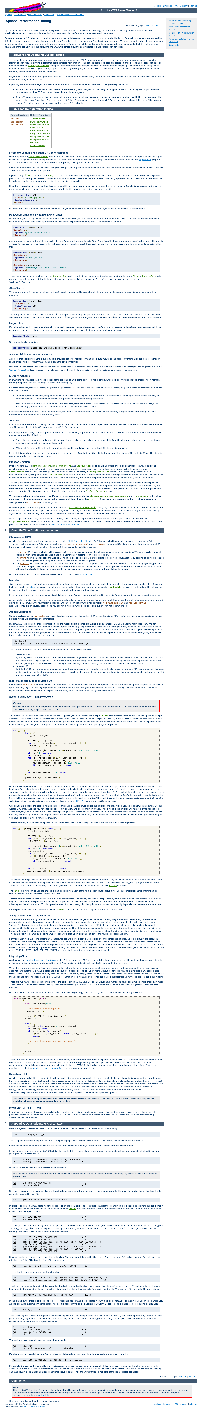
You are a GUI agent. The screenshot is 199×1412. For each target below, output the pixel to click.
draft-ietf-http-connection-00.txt (40, 960)
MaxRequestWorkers (38, 65)
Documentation (35, 14)
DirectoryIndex (39, 122)
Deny (50, 175)
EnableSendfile (39, 131)
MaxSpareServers (39, 137)
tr (162, 25)
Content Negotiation (19, 370)
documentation (85, 574)
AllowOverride (38, 119)
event (23, 558)
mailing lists (43, 1395)
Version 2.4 (49, 14)
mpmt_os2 (83, 544)
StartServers (37, 145)
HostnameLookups (39, 125)
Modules (157, 6)
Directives (167, 6)
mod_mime (108, 603)
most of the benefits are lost (65, 524)
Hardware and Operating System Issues (180, 22)
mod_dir (15, 119)
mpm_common (17, 122)
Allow (27, 175)
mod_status (17, 125)
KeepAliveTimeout (40, 133)
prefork (24, 563)
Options (34, 142)
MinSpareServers (39, 140)
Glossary (184, 6)
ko (157, 25)
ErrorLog (93, 499)
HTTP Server (20, 14)
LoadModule (115, 587)
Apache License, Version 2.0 (35, 1406)
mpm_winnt (99, 544)
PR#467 (79, 801)
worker (24, 552)
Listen (104, 716)
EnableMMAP (36, 128)
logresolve (145, 159)
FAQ (176, 6)
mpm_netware (70, 544)
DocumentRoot (60, 276)
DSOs (32, 587)
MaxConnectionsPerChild (82, 507)
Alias (136, 276)
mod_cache (39, 616)
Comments (174, 45)
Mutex (17, 891)
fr (152, 25)
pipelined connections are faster (49, 1068)
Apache (8, 14)
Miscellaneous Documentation (70, 14)
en (147, 25)
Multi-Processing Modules (80, 541)
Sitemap (193, 6)
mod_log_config (137, 603)
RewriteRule (149, 276)
